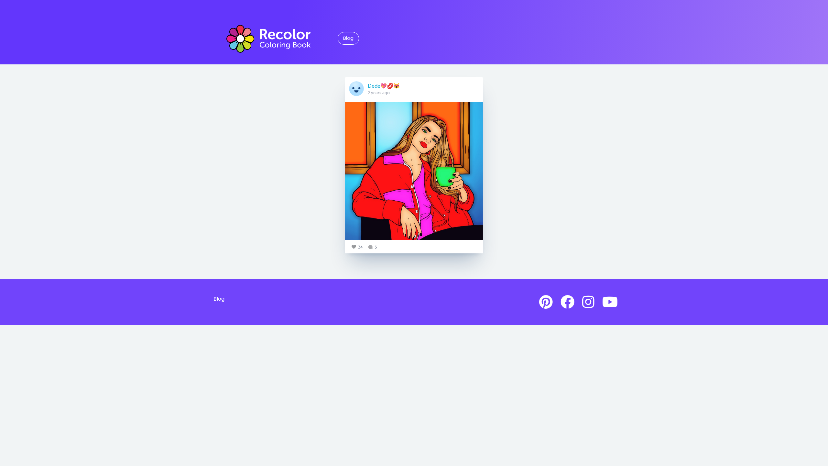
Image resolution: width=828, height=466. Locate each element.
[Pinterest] (546, 302)
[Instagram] (588, 302)
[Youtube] (610, 302)
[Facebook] (567, 302)
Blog (348, 38)
